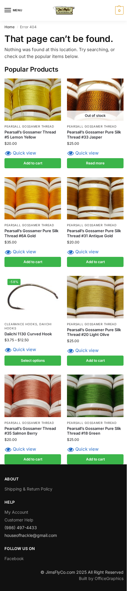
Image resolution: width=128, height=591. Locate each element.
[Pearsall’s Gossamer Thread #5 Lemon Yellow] (32, 99)
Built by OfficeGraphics (101, 578)
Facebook (14, 558)
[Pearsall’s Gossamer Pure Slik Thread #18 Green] (95, 396)
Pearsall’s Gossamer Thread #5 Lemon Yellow (30, 134)
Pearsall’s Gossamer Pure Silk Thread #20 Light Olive (94, 332)
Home (9, 27)
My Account (16, 512)
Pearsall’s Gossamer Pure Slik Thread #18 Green (94, 431)
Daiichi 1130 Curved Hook (28, 333)
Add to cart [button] (33, 163)
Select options (33, 360)
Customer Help (18, 519)
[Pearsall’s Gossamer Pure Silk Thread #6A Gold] (32, 198)
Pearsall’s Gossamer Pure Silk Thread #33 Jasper (94, 134)
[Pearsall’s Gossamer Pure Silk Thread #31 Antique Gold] (95, 198)
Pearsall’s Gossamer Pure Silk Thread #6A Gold (31, 233)
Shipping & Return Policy (28, 488)
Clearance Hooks (20, 324)
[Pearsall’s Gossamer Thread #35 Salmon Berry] (32, 396)
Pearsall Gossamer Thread (29, 126)
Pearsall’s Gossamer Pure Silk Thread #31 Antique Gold (94, 233)
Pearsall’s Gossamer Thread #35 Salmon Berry (30, 431)
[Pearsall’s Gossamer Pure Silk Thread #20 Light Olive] (95, 297)
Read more (95, 163)
